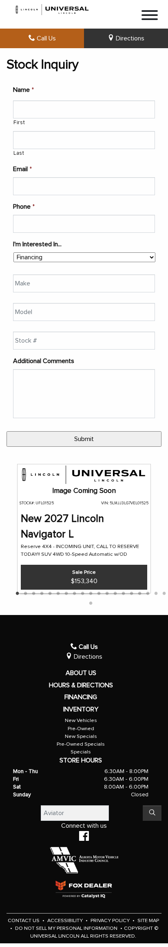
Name (23, 90)
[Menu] (149, 16)
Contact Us (24, 920)
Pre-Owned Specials (81, 744)
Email (22, 169)
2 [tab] (25, 594)
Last (18, 153)
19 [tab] (164, 594)
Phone (24, 206)
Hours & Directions (81, 685)
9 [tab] (82, 594)
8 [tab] (74, 594)
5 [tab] (50, 594)
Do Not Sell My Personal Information (67, 928)
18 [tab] (156, 594)
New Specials (81, 736)
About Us (81, 673)
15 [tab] (131, 594)
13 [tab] (115, 594)
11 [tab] (99, 594)
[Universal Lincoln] (52, 8)
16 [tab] (139, 594)
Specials (81, 752)
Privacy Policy (111, 920)
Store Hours (81, 760)
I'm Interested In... (37, 244)
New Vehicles (81, 720)
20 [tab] (90, 604)
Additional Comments (43, 361)
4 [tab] (42, 594)
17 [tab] (148, 594)
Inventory (80, 709)
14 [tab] (123, 594)
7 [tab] (66, 594)
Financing (80, 697)
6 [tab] (58, 594)
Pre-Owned (81, 728)
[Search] (152, 813)
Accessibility (65, 920)
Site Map (148, 920)
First (19, 122)
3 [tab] (33, 594)
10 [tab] (90, 594)
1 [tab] (17, 594)
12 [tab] (107, 594)
